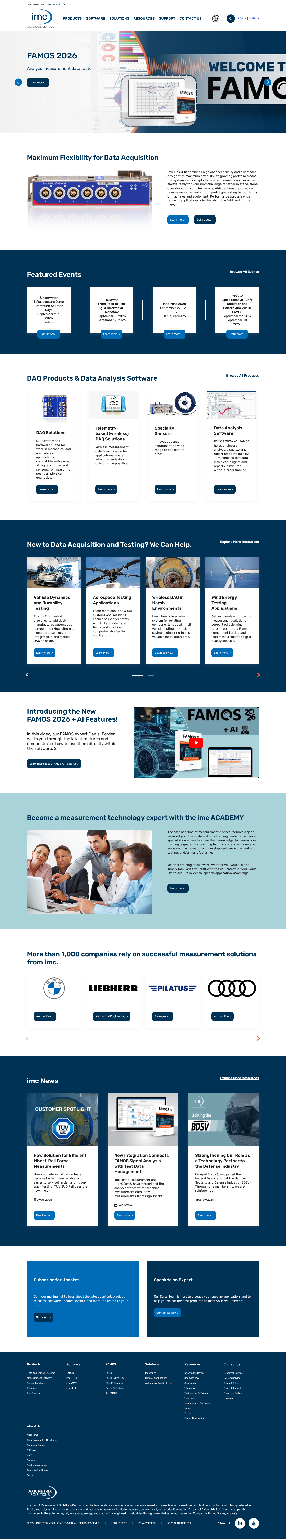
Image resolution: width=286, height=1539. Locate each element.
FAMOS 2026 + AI (115, 1377)
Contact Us (190, 18)
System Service (232, 1377)
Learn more (37, 82)
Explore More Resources (239, 542)
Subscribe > (43, 1317)
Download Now (165, 652)
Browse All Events (244, 272)
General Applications (156, 1377)
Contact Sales (231, 1382)
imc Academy (191, 1377)
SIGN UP (254, 18)
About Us (34, 1426)
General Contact (232, 1387)
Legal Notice (119, 1523)
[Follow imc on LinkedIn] (240, 1523)
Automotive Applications (158, 1382)
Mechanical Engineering (111, 1016)
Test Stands (33, 1393)
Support (167, 18)
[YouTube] (254, 1523)
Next (259, 674)
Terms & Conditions (37, 1470)
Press (187, 1413)
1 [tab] (137, 675)
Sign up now (49, 334)
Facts (30, 1475)
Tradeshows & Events (196, 1393)
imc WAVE (71, 1382)
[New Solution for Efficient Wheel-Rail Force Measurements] (62, 1119)
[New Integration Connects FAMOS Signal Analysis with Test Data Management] (143, 1119)
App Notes (190, 1382)
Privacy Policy (147, 1523)
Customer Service (233, 1372)
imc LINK (71, 1387)
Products (72, 18)
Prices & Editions (115, 1387)
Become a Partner (233, 1393)
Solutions (119, 18)
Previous (27, 674)
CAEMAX (31, 1450)
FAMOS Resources (115, 1382)
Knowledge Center (194, 1372)
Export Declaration (194, 1418)
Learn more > (178, 219)
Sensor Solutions (36, 1382)
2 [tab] (151, 675)
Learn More (103, 652)
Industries (150, 1372)
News (187, 1408)
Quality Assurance (37, 1465)
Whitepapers (191, 1387)
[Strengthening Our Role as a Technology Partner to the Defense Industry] (223, 1119)
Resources (144, 18)
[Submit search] (231, 18)
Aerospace (163, 1016)
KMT (29, 1455)
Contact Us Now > (167, 1312)
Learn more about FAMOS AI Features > (54, 763)
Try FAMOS (111, 1393)
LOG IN (242, 18)
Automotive (44, 1016)
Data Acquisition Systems (41, 1372)
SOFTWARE (95, 18)
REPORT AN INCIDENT (179, 1523)
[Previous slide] (18, 82)
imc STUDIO (72, 1377)
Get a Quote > (205, 219)
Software (73, 1364)
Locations (229, 1398)
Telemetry (32, 1387)
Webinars (189, 1398)
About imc (32, 1434)
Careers (31, 1460)
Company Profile (36, 1445)
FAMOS (70, 1372)
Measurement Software (39, 1377)
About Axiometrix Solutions (42, 1440)
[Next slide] (267, 82)
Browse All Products (242, 375)
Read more (44, 1215)
